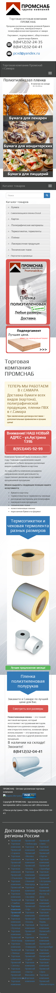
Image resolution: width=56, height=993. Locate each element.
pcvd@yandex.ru (26, 53)
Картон (15, 219)
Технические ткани (21, 249)
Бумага (15, 207)
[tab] (28, 207)
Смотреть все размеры (28, 708)
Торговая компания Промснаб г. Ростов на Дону (45, 890)
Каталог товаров (13, 185)
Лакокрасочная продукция (25, 243)
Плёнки (15, 237)
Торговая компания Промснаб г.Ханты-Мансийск (30, 968)
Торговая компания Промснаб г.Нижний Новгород (30, 878)
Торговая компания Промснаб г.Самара (22, 66)
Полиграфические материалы (27, 225)
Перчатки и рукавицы (21, 255)
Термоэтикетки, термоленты (26, 231)
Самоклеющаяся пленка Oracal (26, 213)
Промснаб (16, 840)
